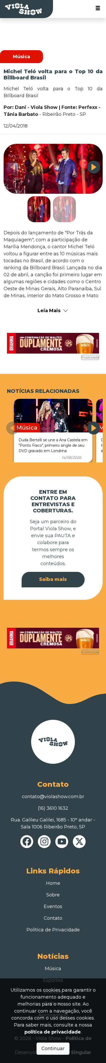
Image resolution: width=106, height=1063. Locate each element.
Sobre (53, 895)
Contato (53, 918)
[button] (93, 167)
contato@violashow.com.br (53, 796)
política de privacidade (52, 1032)
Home (53, 883)
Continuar (53, 1048)
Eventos (53, 906)
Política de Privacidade (53, 930)
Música (53, 968)
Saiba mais (53, 579)
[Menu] (98, 9)
